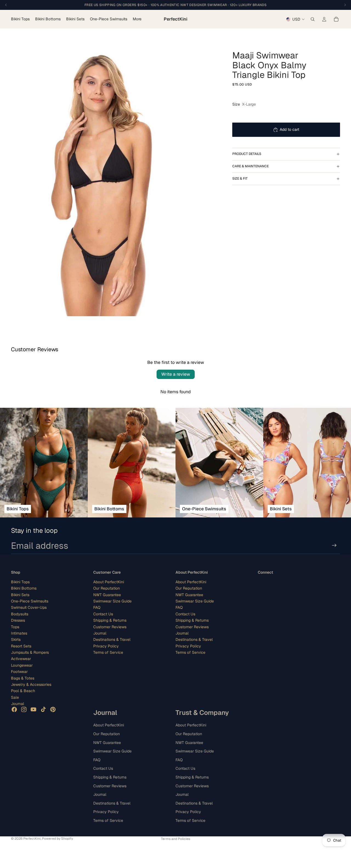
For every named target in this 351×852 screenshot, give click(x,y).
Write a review (175, 374)
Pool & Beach (23, 690)
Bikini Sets (20, 594)
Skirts (16, 639)
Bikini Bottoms (23, 588)
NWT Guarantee (107, 594)
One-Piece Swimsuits (29, 601)
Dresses (18, 620)
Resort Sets (21, 646)
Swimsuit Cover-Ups (29, 607)
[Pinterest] (53, 709)
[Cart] (336, 19)
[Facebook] (14, 709)
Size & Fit (240, 178)
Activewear (21, 658)
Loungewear (22, 665)
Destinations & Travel (112, 639)
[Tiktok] (43, 709)
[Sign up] (334, 545)
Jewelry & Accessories (31, 684)
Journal (17, 703)
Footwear (19, 671)
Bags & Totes (22, 677)
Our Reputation (106, 588)
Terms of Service (108, 652)
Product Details (246, 154)
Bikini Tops (20, 581)
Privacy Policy (106, 646)
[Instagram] (24, 709)
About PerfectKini (108, 581)
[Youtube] (33, 709)
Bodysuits (19, 614)
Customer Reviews (109, 626)
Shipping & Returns (109, 620)
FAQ (96, 607)
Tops (15, 626)
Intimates (19, 633)
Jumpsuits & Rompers (30, 652)
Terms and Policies (175, 839)
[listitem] (137, 19)
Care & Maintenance (250, 166)
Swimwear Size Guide (112, 601)
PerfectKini (32, 838)
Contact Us (103, 614)
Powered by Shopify (57, 838)
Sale (15, 697)
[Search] (313, 19)
